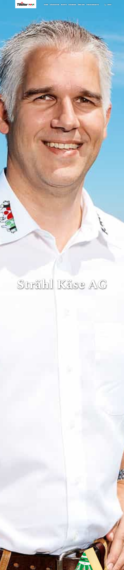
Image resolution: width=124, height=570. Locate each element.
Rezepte (64, 5)
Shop (109, 5)
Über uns (81, 5)
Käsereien (72, 5)
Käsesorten (54, 5)
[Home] (25, 4)
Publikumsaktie (92, 5)
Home (46, 5)
